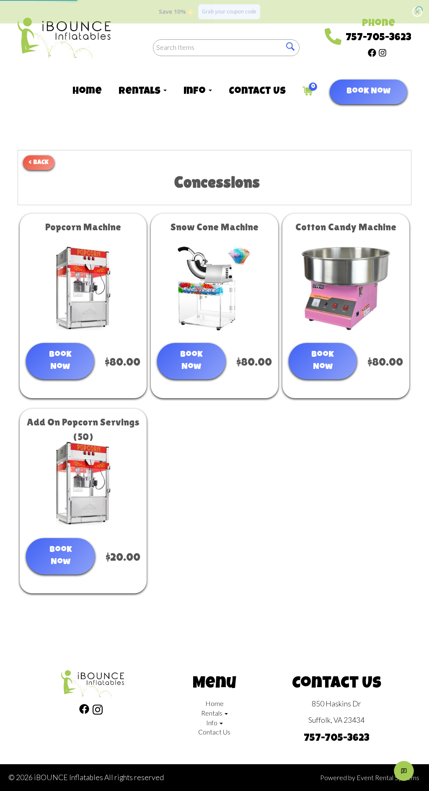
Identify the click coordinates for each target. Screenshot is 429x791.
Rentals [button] (141, 92)
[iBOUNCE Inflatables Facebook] (372, 52)
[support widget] (403, 771)
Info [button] (195, 92)
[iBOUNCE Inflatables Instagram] (382, 52)
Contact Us (257, 92)
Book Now (368, 92)
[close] (417, 12)
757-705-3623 (378, 38)
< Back (39, 163)
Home (87, 92)
